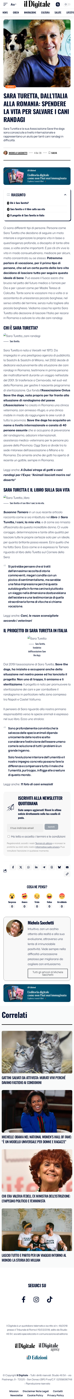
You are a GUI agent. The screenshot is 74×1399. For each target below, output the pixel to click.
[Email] (67, 867)
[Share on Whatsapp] (28, 867)
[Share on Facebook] (12, 867)
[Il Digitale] (37, 4)
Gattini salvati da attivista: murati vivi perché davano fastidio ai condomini (34, 1080)
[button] (6, 4)
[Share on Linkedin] (36, 867)
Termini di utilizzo (43, 843)
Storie (11, 87)
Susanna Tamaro (15, 512)
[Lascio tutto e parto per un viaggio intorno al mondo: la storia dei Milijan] (37, 1229)
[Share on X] (20, 867)
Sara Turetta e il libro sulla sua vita (27, 209)
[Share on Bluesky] (59, 867)
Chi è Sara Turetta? (19, 203)
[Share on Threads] (51, 867)
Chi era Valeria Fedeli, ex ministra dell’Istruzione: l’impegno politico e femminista (36, 1198)
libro (54, 517)
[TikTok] (49, 1299)
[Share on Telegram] (43, 867)
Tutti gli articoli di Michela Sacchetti (48, 973)
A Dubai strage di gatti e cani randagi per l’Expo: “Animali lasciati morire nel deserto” (36, 475)
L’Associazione (13, 405)
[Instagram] (36, 1299)
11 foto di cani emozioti (37, 784)
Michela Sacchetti (18, 153)
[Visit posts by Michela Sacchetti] (5, 153)
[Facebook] (24, 1299)
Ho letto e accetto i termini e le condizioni (38, 836)
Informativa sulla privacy (47, 846)
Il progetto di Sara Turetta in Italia (27, 215)
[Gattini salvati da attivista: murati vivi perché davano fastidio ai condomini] (37, 1052)
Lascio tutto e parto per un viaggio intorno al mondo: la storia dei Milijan (34, 1258)
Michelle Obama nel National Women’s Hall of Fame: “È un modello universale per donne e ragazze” (37, 1139)
